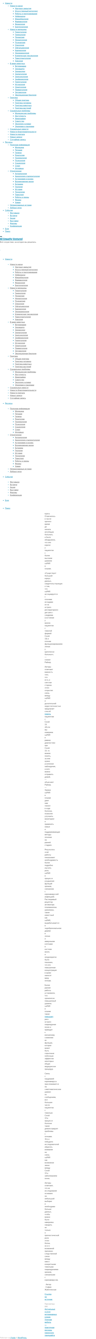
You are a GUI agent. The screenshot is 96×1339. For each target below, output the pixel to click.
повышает (49, 1017)
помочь (48, 714)
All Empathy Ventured (11, 239)
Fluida (13, 1338)
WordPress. (22, 1338)
